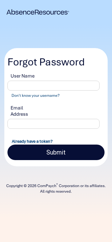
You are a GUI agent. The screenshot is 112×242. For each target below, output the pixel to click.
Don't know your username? (36, 95)
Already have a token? (32, 141)
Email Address (19, 111)
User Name (23, 76)
